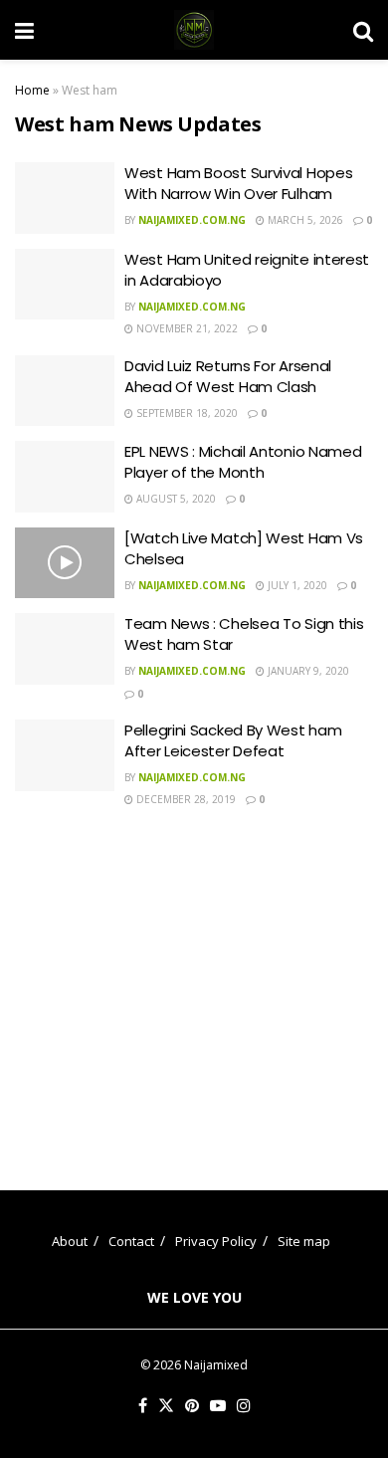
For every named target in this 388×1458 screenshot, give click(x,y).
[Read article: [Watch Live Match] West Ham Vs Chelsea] (64, 563)
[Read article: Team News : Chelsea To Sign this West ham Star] (64, 649)
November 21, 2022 (185, 328)
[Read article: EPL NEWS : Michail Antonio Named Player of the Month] (64, 477)
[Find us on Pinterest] (192, 1406)
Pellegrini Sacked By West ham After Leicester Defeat (232, 740)
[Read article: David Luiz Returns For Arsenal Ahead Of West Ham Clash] (64, 391)
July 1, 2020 (296, 585)
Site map (304, 1241)
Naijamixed (216, 1364)
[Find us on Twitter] (166, 1406)
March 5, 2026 (304, 220)
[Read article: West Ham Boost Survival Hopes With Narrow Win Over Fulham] (64, 198)
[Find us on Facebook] (142, 1406)
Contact (131, 1241)
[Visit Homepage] (194, 30)
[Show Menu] (24, 30)
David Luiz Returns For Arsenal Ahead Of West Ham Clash (227, 376)
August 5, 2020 (174, 499)
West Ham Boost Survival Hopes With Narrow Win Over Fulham (238, 183)
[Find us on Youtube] (218, 1406)
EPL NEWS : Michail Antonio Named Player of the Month (242, 462)
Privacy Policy (216, 1241)
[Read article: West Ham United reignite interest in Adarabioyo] (64, 284)
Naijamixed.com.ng (192, 220)
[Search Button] (363, 30)
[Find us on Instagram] (244, 1406)
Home (32, 90)
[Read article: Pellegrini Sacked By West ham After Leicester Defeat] (64, 755)
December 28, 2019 (184, 799)
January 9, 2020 (307, 671)
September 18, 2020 (185, 413)
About (70, 1241)
